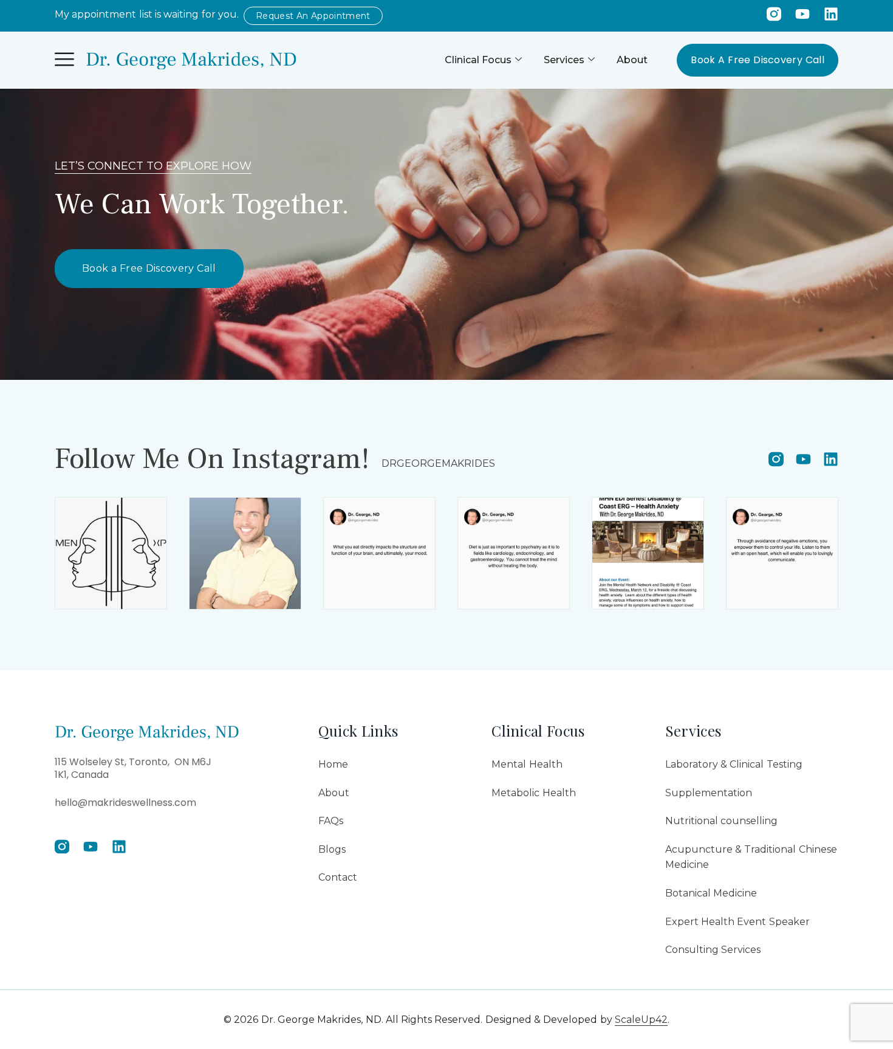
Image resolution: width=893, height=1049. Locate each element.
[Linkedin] (831, 14)
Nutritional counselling (721, 821)
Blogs (332, 849)
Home (333, 764)
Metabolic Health (533, 793)
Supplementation (708, 793)
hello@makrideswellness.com (125, 803)
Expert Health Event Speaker (737, 921)
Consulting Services (713, 949)
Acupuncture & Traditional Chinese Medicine (751, 857)
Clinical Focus (478, 60)
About (632, 60)
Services (564, 60)
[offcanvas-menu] (64, 60)
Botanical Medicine (711, 893)
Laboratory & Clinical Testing (733, 764)
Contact (337, 877)
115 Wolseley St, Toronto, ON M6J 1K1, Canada (133, 768)
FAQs (330, 821)
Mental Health (526, 764)
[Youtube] (802, 14)
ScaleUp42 (641, 1019)
